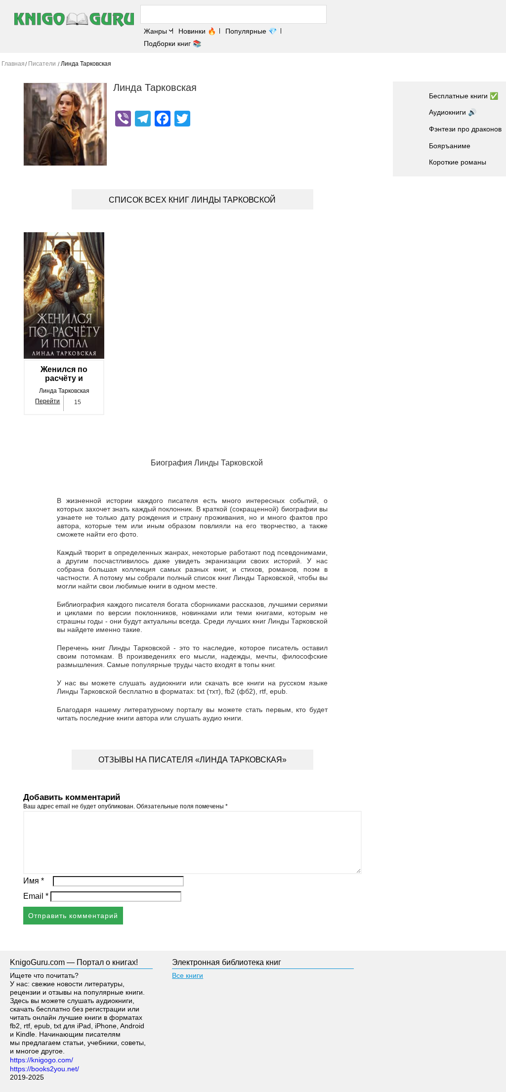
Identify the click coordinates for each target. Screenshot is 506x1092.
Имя (33, 881)
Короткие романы (457, 162)
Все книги (187, 975)
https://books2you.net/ (44, 1069)
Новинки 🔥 (197, 31)
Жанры (155, 31)
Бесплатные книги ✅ (463, 96)
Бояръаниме (449, 146)
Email (35, 896)
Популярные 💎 (251, 31)
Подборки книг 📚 (172, 43)
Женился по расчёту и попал (64, 374)
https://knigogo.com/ (41, 1060)
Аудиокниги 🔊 (452, 112)
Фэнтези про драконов (465, 129)
